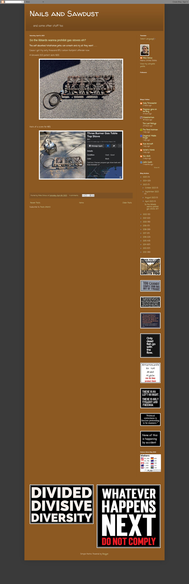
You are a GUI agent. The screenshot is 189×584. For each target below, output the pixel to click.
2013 (145, 248)
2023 (145, 184)
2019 (145, 225)
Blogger (105, 554)
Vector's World (148, 150)
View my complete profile (147, 65)
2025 (145, 177)
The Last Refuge (149, 123)
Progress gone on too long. (150, 110)
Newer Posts (35, 203)
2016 (145, 237)
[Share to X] (88, 195)
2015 (145, 241)
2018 (145, 229)
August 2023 (150, 197)
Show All (156, 168)
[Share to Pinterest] (93, 195)
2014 (145, 244)
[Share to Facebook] (90, 195)
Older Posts (127, 203)
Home (81, 203)
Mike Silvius (147, 58)
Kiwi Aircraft (148, 144)
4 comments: (74, 195)
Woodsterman (148, 117)
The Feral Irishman (150, 129)
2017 (145, 233)
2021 (145, 218)
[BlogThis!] (85, 195)
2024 (145, 181)
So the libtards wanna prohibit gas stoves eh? (58, 40)
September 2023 (152, 191)
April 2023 (149, 201)
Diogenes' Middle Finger (149, 137)
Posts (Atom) (45, 207)
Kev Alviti (146, 156)
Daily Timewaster (150, 103)
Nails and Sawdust (64, 13)
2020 (145, 222)
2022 (145, 214)
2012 (145, 252)
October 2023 (150, 188)
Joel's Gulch (147, 162)
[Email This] (83, 195)
